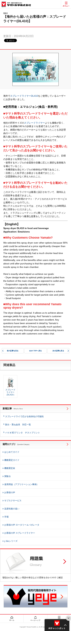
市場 (6, 517)
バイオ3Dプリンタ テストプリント (22, 432)
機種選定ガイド (11, 460)
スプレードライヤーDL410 (24, 96)
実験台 (7, 476)
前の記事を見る (12, 351)
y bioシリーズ (11, 541)
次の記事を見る (58, 351)
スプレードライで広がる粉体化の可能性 (24, 416)
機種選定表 (9, 468)
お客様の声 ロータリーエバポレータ (21, 525)
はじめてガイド (11, 452)
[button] (57, 625)
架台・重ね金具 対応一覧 (18, 424)
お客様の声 (9, 492)
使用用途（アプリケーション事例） (21, 484)
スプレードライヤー (34, 122)
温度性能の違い (11, 508)
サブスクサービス (12, 500)
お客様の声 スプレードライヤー (19, 533)
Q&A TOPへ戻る (35, 351)
